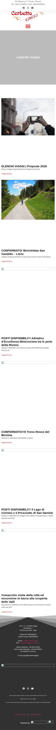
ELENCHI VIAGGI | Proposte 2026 (24, 166)
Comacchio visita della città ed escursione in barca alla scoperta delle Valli (24, 598)
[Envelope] (32, 8)
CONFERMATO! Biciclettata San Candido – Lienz (23, 252)
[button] (28, 26)
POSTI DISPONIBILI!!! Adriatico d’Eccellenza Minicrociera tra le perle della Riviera (26, 341)
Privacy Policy (21, 714)
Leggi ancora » (7, 174)
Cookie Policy (35, 714)
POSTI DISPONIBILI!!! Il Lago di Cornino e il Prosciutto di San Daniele (27, 511)
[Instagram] (28, 8)
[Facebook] (23, 8)
